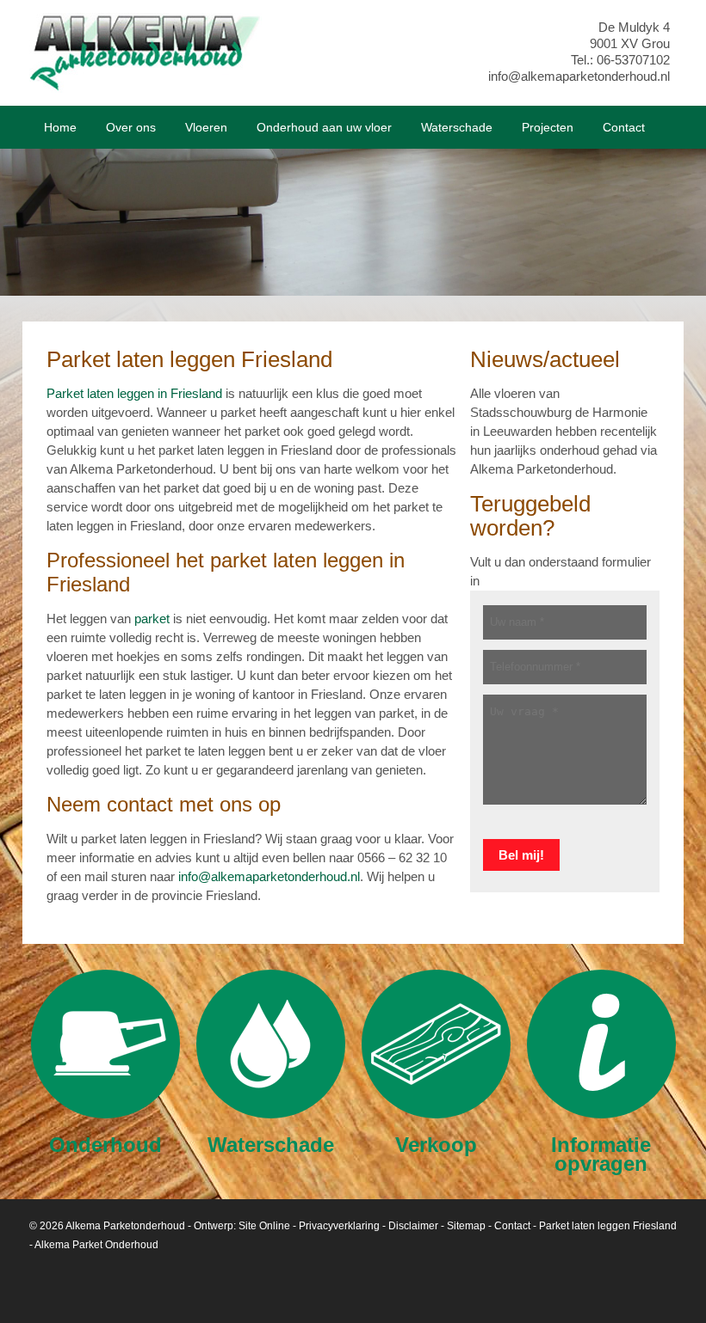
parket (152, 618)
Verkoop (436, 1144)
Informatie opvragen (601, 1153)
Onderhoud (105, 1144)
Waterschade (270, 1144)
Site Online (264, 1226)
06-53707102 (633, 59)
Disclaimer (413, 1226)
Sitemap (466, 1226)
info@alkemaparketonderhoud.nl (579, 76)
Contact (512, 1226)
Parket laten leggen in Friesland (134, 393)
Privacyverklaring (339, 1226)
